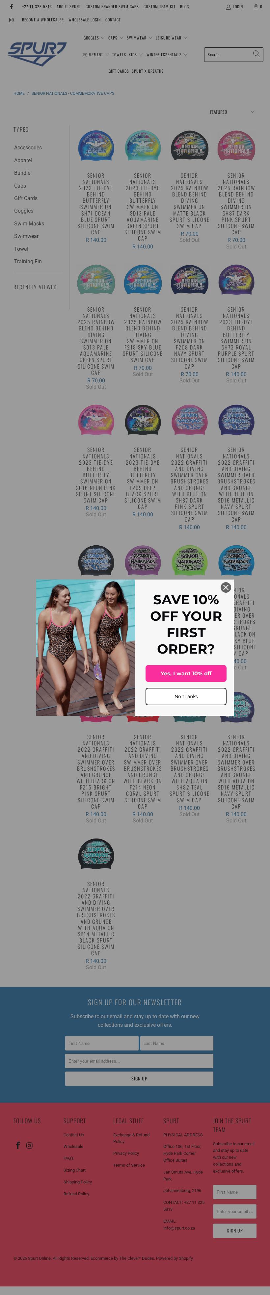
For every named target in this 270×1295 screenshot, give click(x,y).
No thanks (186, 696)
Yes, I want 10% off (186, 673)
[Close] (226, 587)
